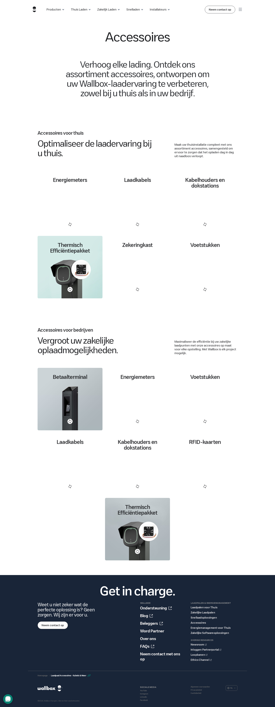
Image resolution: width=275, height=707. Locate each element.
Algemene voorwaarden (200, 687)
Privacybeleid (196, 690)
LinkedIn (143, 697)
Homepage (43, 675)
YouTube (143, 691)
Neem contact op (220, 9)
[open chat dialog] (8, 699)
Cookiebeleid (196, 693)
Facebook (144, 700)
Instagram (144, 694)
